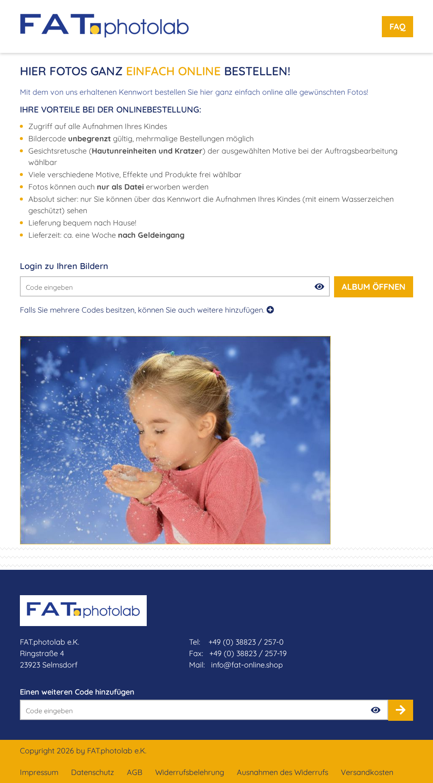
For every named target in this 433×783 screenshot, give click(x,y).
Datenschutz (92, 772)
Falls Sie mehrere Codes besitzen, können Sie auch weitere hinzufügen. (143, 310)
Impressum (39, 772)
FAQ (397, 26)
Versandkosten (367, 772)
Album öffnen (374, 286)
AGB (135, 772)
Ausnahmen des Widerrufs (282, 772)
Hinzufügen (400, 710)
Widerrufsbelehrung (189, 772)
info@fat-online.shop (247, 665)
